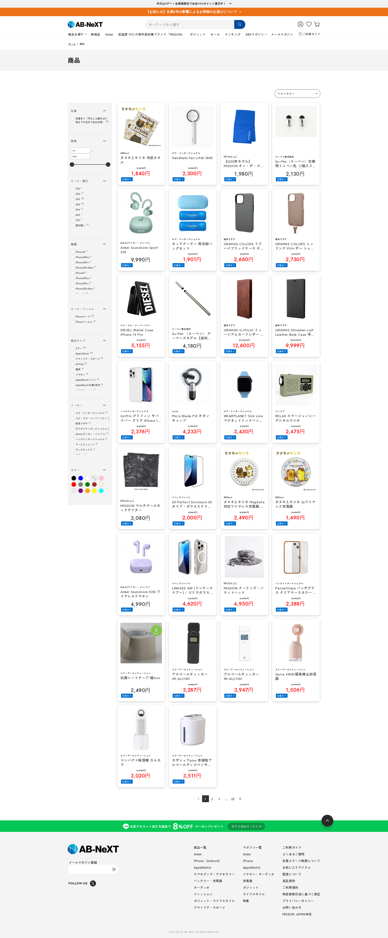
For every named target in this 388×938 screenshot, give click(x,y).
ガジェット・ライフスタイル (214, 901)
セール (215, 34)
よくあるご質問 (294, 854)
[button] (297, 93)
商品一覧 (200, 847)
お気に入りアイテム (297, 867)
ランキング (232, 34)
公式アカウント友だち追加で (194, 826)
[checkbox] (74, 478)
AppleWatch (202, 867)
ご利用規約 (290, 887)
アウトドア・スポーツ (209, 907)
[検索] (239, 24)
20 (233, 798)
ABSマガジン (254, 34)
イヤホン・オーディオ (258, 874)
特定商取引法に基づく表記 (301, 894)
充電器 (247, 881)
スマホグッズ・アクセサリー (214, 874)
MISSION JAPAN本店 (297, 914)
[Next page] (239, 798)
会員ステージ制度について (301, 861)
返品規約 (289, 881)
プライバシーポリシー (298, 901)
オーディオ (202, 887)
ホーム (72, 43)
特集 (246, 901)
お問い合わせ (292, 907)
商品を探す (76, 34)
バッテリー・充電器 (208, 881)
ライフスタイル (254, 894)
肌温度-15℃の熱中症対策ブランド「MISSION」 (151, 34)
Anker (109, 34)
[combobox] (195, 24)
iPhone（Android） (208, 861)
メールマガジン (282, 34)
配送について (292, 874)
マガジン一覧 (252, 847)
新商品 (95, 34)
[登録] (114, 869)
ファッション (203, 894)
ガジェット (198, 34)
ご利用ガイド (311, 34)
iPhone (248, 861)
